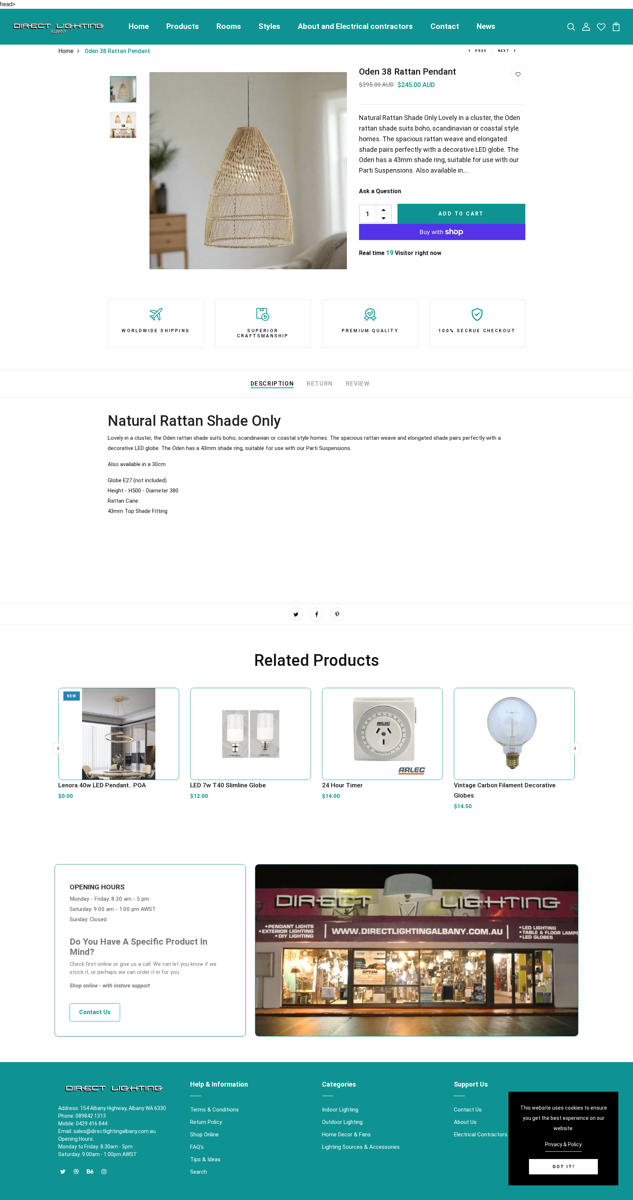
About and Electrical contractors (355, 26)
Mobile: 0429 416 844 (82, 1123)
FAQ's (197, 1147)
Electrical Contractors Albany (489, 1134)
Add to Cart (461, 214)
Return (320, 383)
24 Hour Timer (342, 785)
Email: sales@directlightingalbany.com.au (107, 1131)
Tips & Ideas (205, 1159)
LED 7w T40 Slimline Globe (228, 785)
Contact (444, 26)
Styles (269, 26)
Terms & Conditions (214, 1109)
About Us (465, 1122)
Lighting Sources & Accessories (361, 1147)
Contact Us (95, 1012)
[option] (123, 90)
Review (358, 383)
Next (504, 51)
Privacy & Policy (563, 1144)
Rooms (228, 26)
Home (139, 26)
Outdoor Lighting (342, 1122)
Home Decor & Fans (346, 1134)
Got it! (563, 1166)
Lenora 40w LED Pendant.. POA (102, 785)
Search (198, 1172)
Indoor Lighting (340, 1109)
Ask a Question (380, 191)
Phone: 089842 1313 (82, 1116)
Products (182, 26)
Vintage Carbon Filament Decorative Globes (505, 790)
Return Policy (206, 1122)
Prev (480, 51)
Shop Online (204, 1134)
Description (272, 383)
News (486, 26)
